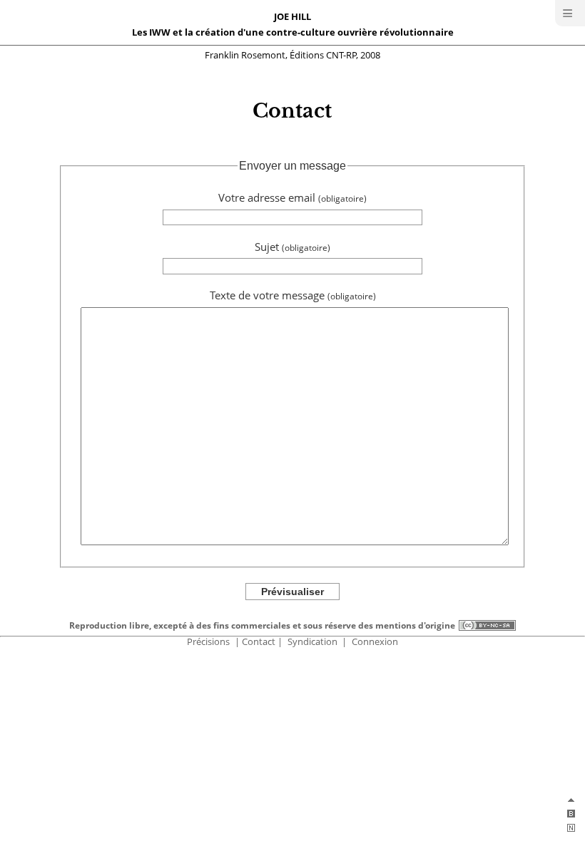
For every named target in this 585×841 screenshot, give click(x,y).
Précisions (208, 642)
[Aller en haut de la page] (571, 802)
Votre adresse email (292, 198)
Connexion (375, 642)
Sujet (292, 247)
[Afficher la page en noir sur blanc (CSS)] (571, 830)
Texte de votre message (293, 295)
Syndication (312, 642)
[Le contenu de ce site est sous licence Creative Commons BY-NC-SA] (486, 625)
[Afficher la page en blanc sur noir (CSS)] (571, 816)
